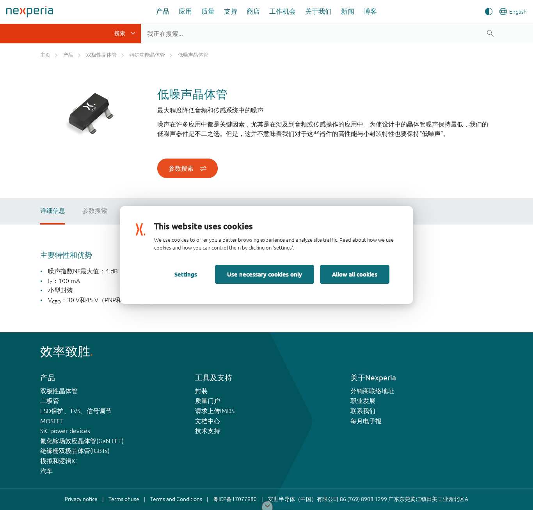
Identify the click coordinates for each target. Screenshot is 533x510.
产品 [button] (162, 11)
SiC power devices (65, 430)
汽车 (46, 470)
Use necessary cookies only (264, 274)
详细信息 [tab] (52, 210)
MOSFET (52, 420)
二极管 (49, 400)
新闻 (347, 11)
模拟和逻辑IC (58, 460)
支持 (230, 11)
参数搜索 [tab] (94, 210)
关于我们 (318, 11)
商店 (253, 11)
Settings (185, 274)
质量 (208, 11)
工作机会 (282, 11)
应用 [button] (185, 11)
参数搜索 (181, 168)
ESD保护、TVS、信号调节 (76, 410)
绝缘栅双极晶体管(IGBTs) (75, 450)
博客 (370, 11)
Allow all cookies (354, 274)
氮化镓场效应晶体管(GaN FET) (82, 440)
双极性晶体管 (59, 390)
